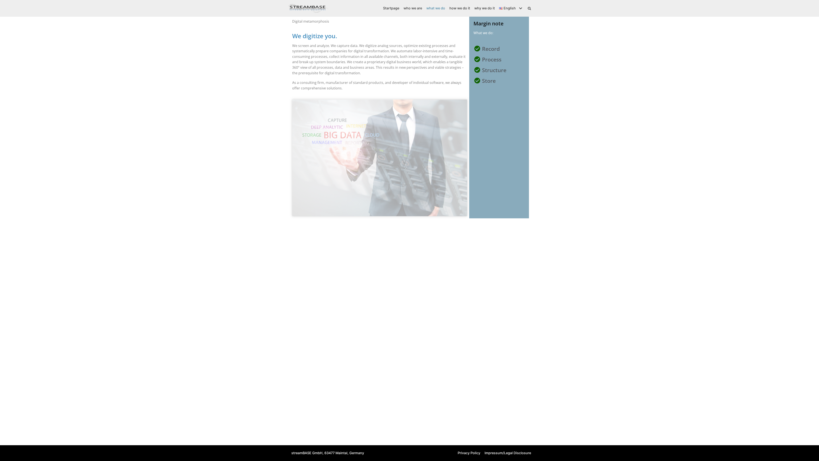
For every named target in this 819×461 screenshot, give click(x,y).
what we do (435, 8)
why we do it (484, 8)
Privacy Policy (469, 453)
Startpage (391, 8)
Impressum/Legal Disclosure (508, 453)
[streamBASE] (308, 8)
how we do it (459, 8)
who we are (413, 8)
